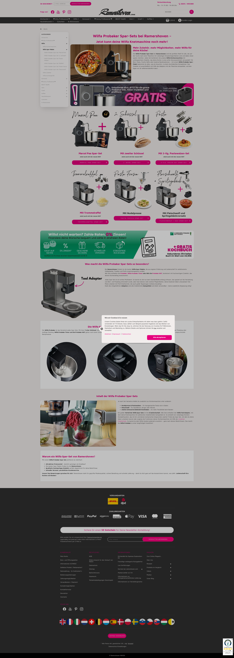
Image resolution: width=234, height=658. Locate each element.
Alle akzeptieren (159, 337)
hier (155, 328)
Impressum (116, 334)
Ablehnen (108, 334)
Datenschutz (126, 334)
